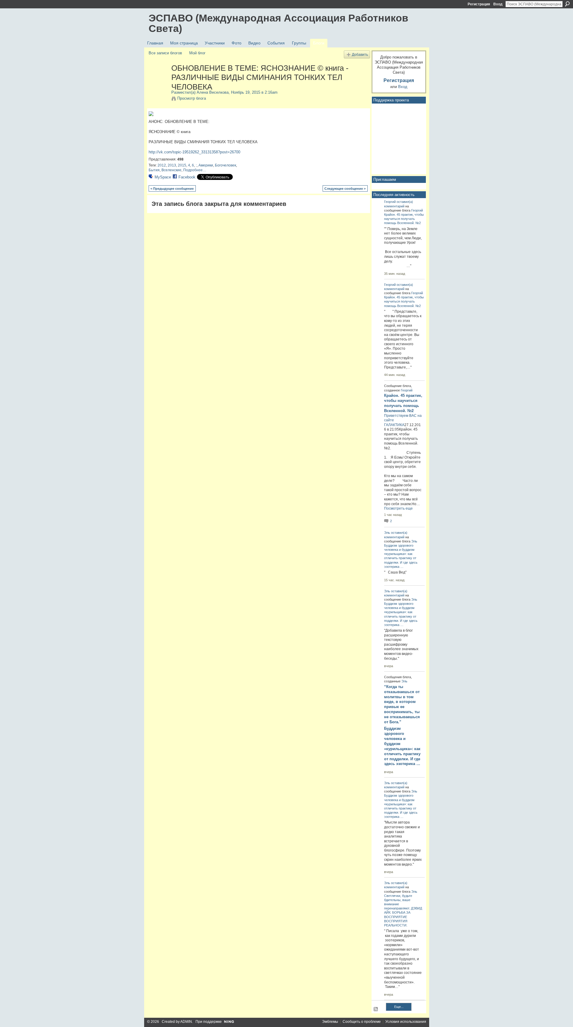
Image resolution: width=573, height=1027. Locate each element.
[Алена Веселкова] (158, 80)
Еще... (398, 1007)
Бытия (154, 170)
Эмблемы (330, 1022)
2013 (172, 165)
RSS (376, 1009)
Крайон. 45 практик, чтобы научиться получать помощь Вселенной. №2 (404, 219)
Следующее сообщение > (345, 188)
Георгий (390, 201)
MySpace (163, 177)
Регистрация (479, 4)
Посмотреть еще (398, 508)
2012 (162, 165)
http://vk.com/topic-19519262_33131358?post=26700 (194, 152)
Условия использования (405, 1022)
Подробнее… (194, 170)
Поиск (567, 4)
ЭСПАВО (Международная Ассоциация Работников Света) (278, 23)
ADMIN (186, 1022)
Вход (498, 4)
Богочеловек (225, 165)
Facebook (186, 177)
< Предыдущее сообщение (172, 188)
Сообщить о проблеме (362, 1022)
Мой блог (197, 53)
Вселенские (171, 170)
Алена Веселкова (213, 92)
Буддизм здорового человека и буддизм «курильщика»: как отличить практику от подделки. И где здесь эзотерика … (402, 746)
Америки (205, 165)
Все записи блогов (165, 53)
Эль (387, 532)
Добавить (360, 54)
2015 (182, 165)
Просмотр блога (191, 98)
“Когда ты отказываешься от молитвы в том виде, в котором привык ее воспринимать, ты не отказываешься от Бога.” (402, 704)
